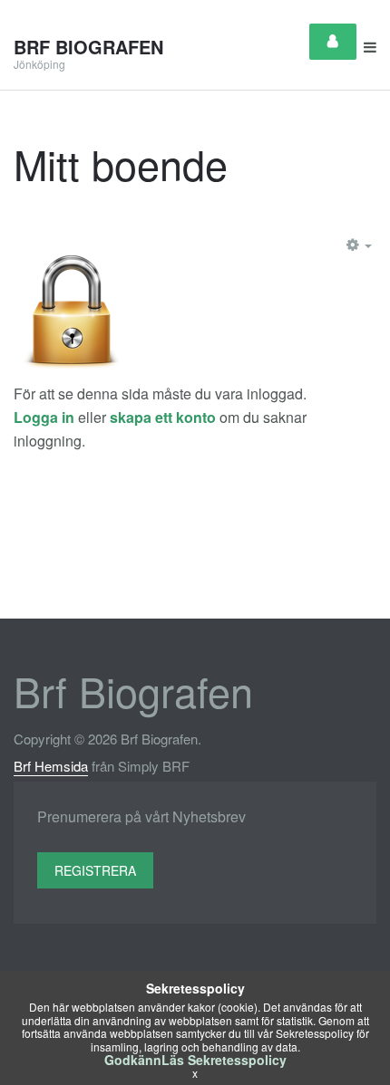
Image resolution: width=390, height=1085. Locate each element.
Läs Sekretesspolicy (224, 1060)
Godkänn (132, 1060)
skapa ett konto (163, 417)
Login (332, 42)
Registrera (95, 870)
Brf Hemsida (51, 765)
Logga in (44, 417)
